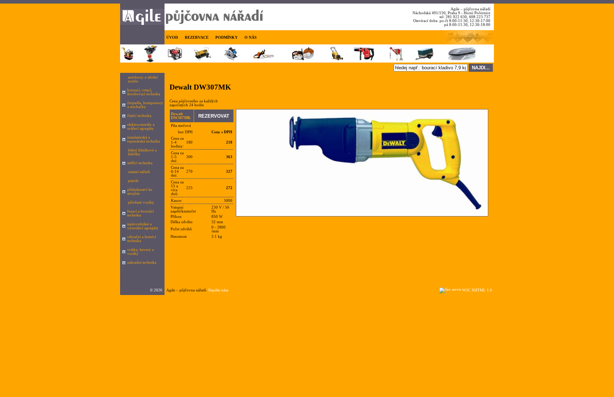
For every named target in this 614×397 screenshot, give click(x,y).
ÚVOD (172, 37)
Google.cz (173, 297)
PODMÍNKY (226, 37)
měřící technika (139, 163)
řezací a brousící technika (140, 213)
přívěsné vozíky (141, 202)
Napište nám (218, 290)
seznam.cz (192, 297)
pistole (133, 181)
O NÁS (250, 37)
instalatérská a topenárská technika (143, 139)
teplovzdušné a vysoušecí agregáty (142, 226)
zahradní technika (141, 262)
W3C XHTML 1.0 (477, 290)
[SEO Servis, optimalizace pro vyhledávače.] (450, 289)
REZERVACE (197, 37)
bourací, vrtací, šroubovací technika (143, 92)
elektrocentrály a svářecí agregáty (141, 126)
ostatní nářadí (139, 172)
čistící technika (139, 116)
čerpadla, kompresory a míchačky (145, 105)
